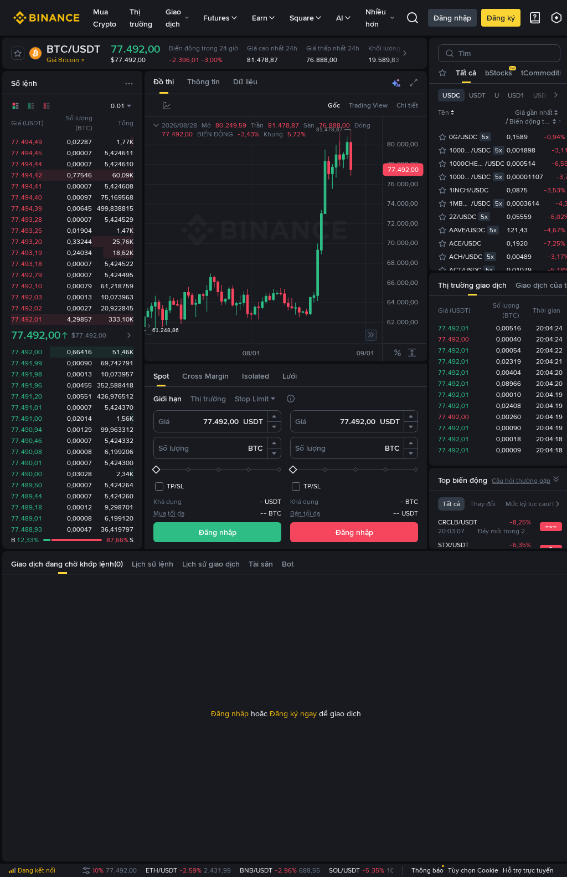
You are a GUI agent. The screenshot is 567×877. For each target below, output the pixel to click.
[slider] (217, 469)
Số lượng (173, 448)
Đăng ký (501, 18)
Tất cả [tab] (466, 73)
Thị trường (141, 18)
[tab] (163, 82)
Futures (216, 18)
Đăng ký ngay (293, 713)
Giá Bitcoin (63, 59)
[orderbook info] (129, 335)
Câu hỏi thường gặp (521, 480)
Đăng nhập (452, 18)
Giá (163, 421)
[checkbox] (168, 486)
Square (302, 18)
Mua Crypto (104, 18)
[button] (274, 416)
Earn (259, 18)
